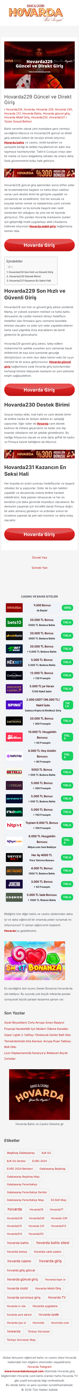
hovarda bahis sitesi (52, 1243)
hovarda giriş (50, 1261)
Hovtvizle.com (60, 1322)
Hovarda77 (56, 1209)
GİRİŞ (67, 607)
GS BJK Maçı (58, 1200)
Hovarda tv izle (16, 1306)
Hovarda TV (57, 1297)
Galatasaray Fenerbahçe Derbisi (27, 1192)
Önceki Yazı (39, 557)
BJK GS (46, 1152)
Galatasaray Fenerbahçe (22, 1184)
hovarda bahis (18, 1243)
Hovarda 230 (63, 109)
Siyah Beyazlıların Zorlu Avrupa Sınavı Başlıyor (34, 1022)
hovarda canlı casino (47, 1251)
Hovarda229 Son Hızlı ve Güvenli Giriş (31, 272)
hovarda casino (19, 1261)
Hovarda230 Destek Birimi (25, 276)
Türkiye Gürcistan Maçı (21, 1339)
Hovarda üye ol (16, 1322)
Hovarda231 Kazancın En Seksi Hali (30, 280)
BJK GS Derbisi (16, 1161)
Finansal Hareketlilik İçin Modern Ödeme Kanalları (36, 1028)
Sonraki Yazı (39, 567)
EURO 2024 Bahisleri (20, 1168)
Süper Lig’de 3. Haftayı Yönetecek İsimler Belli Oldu (37, 1035)
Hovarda (42, 423)
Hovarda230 (39, 117)
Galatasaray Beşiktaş (52, 1168)
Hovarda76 (36, 1209)
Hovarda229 (14, 109)
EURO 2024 (39, 1161)
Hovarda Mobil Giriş (17, 117)
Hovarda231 (57, 117)
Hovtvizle (38, 1322)
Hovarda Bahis (31, 113)
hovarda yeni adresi (19, 1314)
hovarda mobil (17, 1288)
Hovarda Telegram (40, 1366)
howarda (13, 1331)
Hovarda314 (14, 1233)
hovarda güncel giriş (22, 1279)
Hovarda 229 (44, 109)
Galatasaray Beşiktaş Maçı (23, 1176)
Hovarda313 (58, 1226)
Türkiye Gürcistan (39, 1331)
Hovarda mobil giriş (42, 226)
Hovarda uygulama (45, 1306)
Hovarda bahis (14, 142)
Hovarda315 (36, 1233)
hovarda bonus (17, 1251)
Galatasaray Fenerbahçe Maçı (25, 1200)
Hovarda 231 (12, 113)
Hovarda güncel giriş (56, 113)
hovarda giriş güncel (21, 1270)
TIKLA (67, 622)
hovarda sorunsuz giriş (24, 1297)
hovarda (29, 109)
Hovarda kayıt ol (55, 1279)
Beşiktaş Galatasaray (21, 1152)
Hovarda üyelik (49, 1314)
